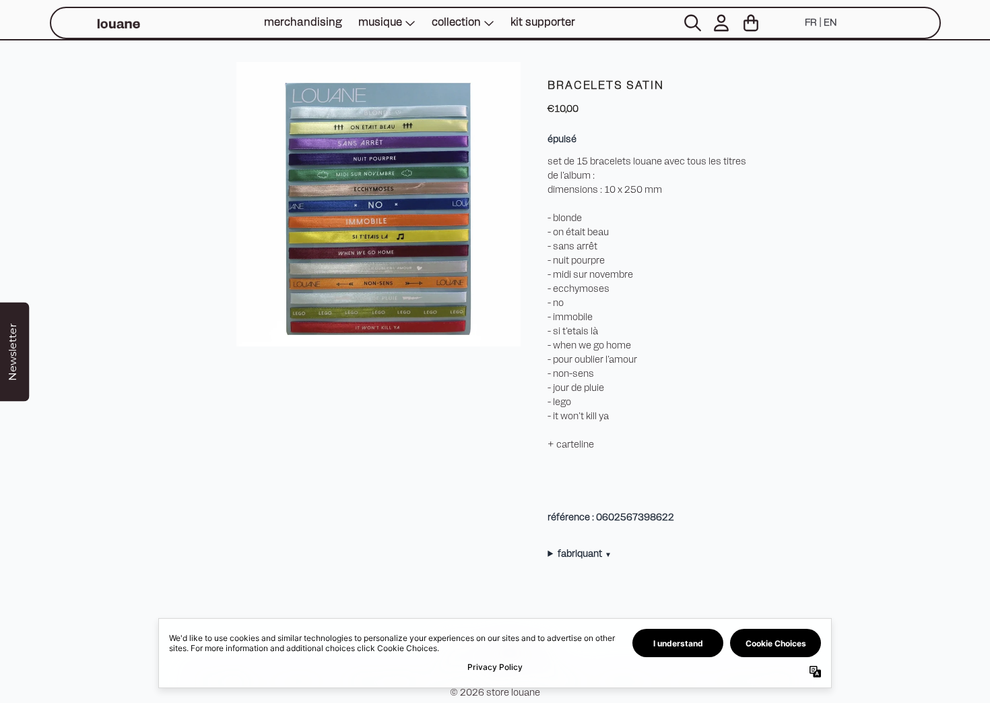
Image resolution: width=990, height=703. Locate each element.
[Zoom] (378, 204)
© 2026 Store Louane (495, 693)
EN (830, 23)
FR (811, 23)
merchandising (303, 23)
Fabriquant (584, 554)
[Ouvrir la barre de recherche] (691, 22)
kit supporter (542, 23)
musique (380, 23)
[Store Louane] (118, 23)
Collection (456, 23)
